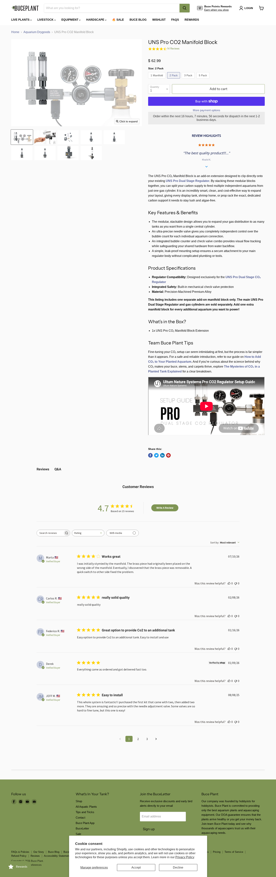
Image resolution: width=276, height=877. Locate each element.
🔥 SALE (118, 19)
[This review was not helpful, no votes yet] (235, 583)
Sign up (149, 829)
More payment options (206, 110)
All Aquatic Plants (86, 806)
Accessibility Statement (57, 855)
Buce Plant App (85, 823)
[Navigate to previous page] (120, 739)
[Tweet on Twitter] (156, 455)
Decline (178, 867)
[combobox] (111, 8)
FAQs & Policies (20, 852)
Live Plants (20, 19)
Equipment (70, 19)
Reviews (35, 855)
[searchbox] (50, 533)
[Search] (184, 8)
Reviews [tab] (43, 469)
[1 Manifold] (157, 79)
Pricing (216, 852)
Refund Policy (18, 855)
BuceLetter (82, 828)
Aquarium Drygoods (36, 32)
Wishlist (159, 19)
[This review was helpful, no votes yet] (229, 583)
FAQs (175, 19)
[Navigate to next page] (156, 739)
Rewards (192, 19)
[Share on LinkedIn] (162, 455)
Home (15, 32)
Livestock (45, 19)
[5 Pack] (203, 79)
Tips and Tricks (85, 812)
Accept (136, 867)
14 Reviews (173, 48)
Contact (80, 817)
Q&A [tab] (57, 469)
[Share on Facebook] (150, 455)
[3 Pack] (189, 79)
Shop (79, 801)
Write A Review (164, 507)
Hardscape (95, 19)
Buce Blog (138, 19)
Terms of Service (234, 852)
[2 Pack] (174, 79)
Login (248, 8)
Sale (78, 833)
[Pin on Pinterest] (168, 455)
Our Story (38, 852)
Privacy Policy (184, 857)
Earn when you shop (216, 9)
